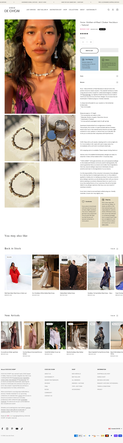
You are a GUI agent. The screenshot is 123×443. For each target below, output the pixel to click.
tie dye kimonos (17, 378)
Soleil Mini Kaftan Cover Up (52, 352)
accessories (22, 380)
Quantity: (82, 38)
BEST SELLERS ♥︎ (43, 10)
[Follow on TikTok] (22, 428)
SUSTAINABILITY (91, 10)
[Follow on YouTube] (17, 428)
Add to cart (89, 50)
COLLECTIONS (73, 10)
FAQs (46, 386)
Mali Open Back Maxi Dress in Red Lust (16, 293)
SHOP (65, 10)
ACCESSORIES (76, 389)
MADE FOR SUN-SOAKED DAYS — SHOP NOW (72, 2)
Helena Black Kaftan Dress (67, 293)
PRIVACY (99, 389)
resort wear (9, 409)
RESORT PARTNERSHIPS (51, 380)
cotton (20, 395)
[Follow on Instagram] (7, 428)
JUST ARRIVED (31, 10)
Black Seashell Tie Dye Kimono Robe (99, 352)
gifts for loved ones (18, 409)
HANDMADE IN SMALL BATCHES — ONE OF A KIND (34, 2)
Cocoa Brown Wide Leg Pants (9, 352)
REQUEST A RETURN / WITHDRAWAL (107, 383)
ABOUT (82, 10)
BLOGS (47, 389)
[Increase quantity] (91, 42)
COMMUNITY (48, 392)
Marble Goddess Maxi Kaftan (75, 352)
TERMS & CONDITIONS (103, 386)
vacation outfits (5, 411)
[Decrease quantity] (83, 42)
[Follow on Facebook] (2, 428)
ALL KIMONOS (76, 380)
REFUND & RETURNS (103, 380)
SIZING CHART (101, 377)
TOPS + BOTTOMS (77, 386)
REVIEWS (47, 383)
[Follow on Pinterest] (12, 428)
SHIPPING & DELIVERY (103, 374)
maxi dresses (12, 380)
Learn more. (105, 224)
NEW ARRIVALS (76, 374)
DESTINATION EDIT (56, 10)
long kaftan (26, 378)
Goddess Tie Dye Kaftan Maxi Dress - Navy (100, 293)
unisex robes (4, 380)
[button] (84, 33)
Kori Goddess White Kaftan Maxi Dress (43, 293)
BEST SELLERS (76, 377)
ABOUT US (48, 374)
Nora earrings (87, 94)
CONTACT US (48, 396)
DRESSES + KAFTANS (78, 383)
